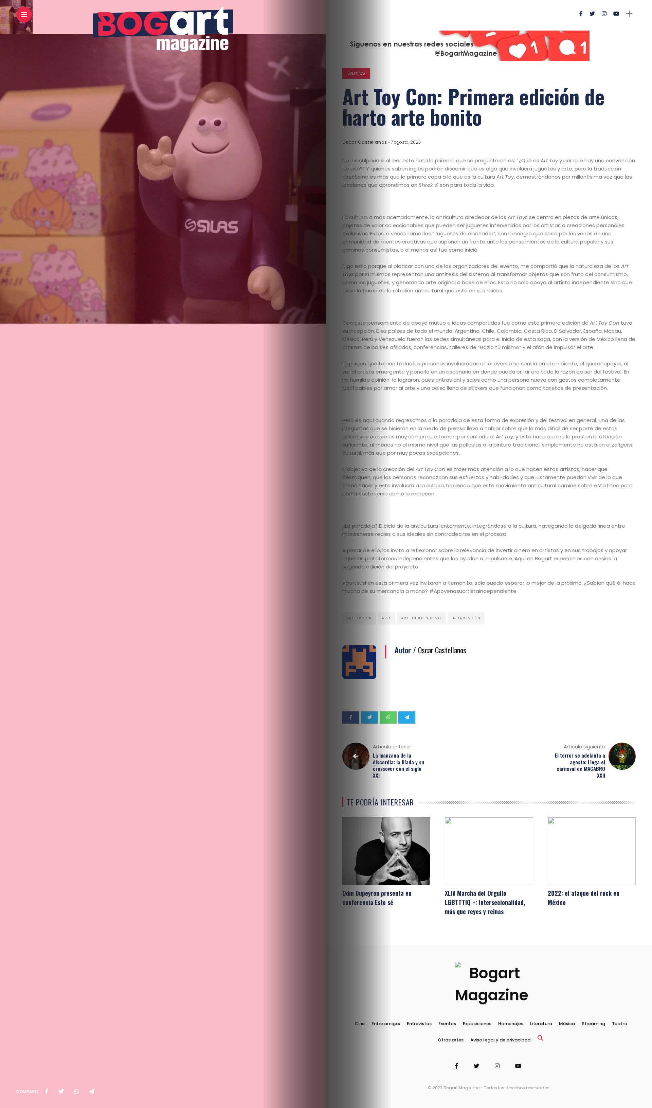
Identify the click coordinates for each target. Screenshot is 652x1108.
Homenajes (510, 1023)
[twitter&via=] (61, 1092)
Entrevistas (419, 1023)
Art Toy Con (359, 618)
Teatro (619, 1023)
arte (386, 618)
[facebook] (46, 1092)
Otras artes (451, 1040)
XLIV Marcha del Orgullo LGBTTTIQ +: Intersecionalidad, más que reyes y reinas (485, 902)
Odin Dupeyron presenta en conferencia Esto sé (377, 898)
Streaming (593, 1023)
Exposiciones (477, 1023)
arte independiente (421, 618)
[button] (540, 1040)
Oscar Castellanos (364, 142)
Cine (360, 1023)
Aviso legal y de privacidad (500, 1040)
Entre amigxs (386, 1023)
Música (567, 1023)
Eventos (356, 73)
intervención (466, 618)
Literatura (541, 1023)
